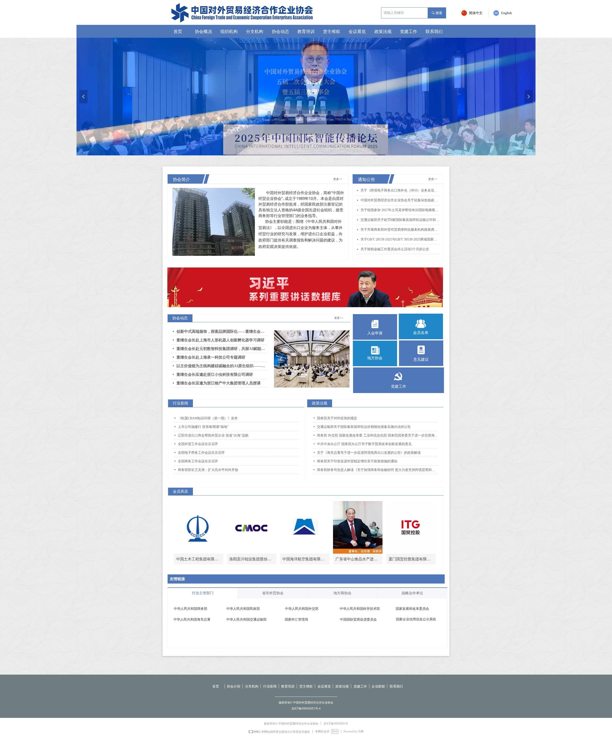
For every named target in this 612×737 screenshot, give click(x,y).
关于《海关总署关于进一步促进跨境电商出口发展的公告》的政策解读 (369, 452)
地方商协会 (342, 593)
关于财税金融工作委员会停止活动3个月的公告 (395, 249)
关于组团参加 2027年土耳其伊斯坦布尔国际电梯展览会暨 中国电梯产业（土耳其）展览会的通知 (400, 210)
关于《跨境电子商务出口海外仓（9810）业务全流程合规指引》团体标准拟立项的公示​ (400, 190)
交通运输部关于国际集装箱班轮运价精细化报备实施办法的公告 (364, 427)
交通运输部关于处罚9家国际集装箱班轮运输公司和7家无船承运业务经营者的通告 (400, 220)
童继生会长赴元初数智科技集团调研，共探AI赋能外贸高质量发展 (221, 349)
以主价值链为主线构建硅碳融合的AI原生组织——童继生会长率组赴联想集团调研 (221, 366)
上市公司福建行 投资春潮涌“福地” (203, 427)
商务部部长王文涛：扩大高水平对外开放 (208, 470)
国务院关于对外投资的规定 (337, 418)
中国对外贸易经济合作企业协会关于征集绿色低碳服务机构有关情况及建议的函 (400, 200)
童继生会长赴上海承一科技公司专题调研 (210, 357)
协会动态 (180, 318)
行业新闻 (180, 403)
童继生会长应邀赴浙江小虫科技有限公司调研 (214, 374)
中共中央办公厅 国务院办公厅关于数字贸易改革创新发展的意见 (364, 444)
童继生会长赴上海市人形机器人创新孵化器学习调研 (220, 340)
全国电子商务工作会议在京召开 (201, 452)
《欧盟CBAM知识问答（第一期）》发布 (208, 418)
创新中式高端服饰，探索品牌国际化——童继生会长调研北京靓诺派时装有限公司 (221, 331)
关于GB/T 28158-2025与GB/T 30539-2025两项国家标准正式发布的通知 (400, 239)
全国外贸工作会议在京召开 (198, 444)
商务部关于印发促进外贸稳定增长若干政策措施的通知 (357, 461)
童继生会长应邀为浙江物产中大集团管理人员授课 (218, 383)
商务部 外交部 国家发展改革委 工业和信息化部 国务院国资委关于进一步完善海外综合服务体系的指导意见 (377, 435)
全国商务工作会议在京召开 (198, 461)
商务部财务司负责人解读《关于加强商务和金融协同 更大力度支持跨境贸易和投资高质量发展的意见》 (377, 470)
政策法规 (319, 403)
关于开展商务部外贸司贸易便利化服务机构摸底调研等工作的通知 (400, 229)
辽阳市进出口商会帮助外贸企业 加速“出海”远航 (213, 435)
